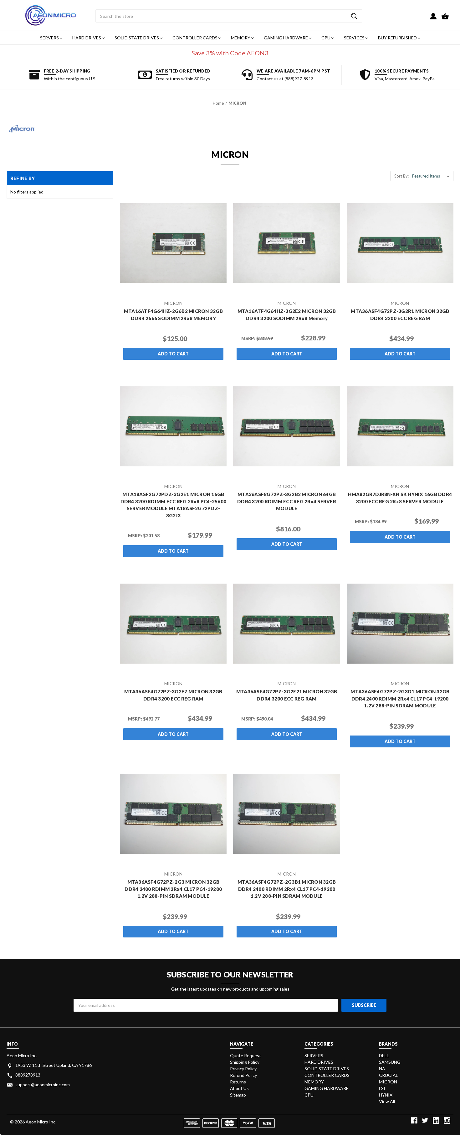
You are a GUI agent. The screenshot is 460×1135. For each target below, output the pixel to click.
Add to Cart (173, 353)
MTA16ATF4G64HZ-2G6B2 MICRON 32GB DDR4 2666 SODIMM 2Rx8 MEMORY (173, 314)
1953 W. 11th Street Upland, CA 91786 (53, 1065)
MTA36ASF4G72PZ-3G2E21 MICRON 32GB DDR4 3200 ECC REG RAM (286, 695)
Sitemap (238, 1094)
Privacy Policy (243, 1068)
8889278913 (27, 1074)
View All (387, 1101)
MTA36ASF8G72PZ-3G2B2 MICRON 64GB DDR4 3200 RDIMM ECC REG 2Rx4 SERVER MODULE (286, 501)
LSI (382, 1088)
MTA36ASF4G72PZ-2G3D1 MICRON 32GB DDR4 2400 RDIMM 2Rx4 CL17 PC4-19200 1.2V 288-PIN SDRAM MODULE (399, 698)
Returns (238, 1081)
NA (382, 1068)
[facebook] (414, 1120)
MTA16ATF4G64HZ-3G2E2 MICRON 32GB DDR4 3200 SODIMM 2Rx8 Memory (287, 314)
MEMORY (241, 37)
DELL (384, 1055)
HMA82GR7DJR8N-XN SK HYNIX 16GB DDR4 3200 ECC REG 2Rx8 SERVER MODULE (400, 497)
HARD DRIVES (87, 37)
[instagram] (447, 1120)
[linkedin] (436, 1120)
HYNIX (385, 1094)
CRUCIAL (388, 1075)
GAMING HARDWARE (286, 37)
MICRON (388, 1081)
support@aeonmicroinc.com (42, 1084)
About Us (239, 1088)
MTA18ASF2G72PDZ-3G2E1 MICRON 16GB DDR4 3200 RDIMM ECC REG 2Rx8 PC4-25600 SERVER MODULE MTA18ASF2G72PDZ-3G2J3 (173, 504)
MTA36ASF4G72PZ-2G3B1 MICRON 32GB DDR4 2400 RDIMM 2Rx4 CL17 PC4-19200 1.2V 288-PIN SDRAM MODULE (287, 889)
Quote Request (245, 1055)
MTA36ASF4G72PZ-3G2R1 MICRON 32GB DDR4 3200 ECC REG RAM (400, 314)
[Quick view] (165, 290)
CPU (326, 37)
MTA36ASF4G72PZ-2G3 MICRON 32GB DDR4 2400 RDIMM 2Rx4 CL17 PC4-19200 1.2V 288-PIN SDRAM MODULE (173, 889)
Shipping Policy (244, 1062)
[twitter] (425, 1120)
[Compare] (181, 291)
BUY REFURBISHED (398, 37)
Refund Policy (243, 1075)
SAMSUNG (390, 1062)
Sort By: (401, 175)
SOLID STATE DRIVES (137, 37)
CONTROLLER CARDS (195, 37)
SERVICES (354, 37)
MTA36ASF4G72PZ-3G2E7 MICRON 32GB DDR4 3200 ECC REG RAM (173, 695)
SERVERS (50, 37)
